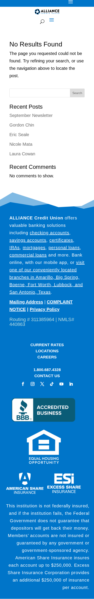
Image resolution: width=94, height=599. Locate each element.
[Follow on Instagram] (33, 384)
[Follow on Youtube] (61, 384)
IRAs (14, 247)
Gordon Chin (21, 125)
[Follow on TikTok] (52, 384)
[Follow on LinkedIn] (71, 384)
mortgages (34, 247)
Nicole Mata (20, 144)
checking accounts (49, 232)
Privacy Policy (44, 309)
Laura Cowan (22, 153)
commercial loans (28, 255)
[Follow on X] (42, 384)
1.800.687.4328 (47, 370)
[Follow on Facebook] (23, 384)
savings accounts (27, 240)
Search (77, 93)
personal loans (64, 247)
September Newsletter (31, 115)
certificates (61, 240)
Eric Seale (19, 134)
